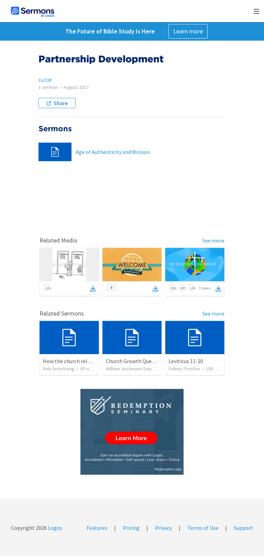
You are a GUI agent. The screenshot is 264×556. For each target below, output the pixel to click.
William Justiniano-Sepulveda (135, 368)
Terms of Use (202, 527)
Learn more (188, 31)
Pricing (131, 527)
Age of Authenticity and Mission (113, 151)
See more (213, 240)
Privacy (163, 527)
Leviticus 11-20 (185, 361)
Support (243, 527)
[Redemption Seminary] (132, 432)
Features (97, 527)
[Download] (93, 288)
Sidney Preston (184, 368)
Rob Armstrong (58, 368)
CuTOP (45, 80)
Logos (54, 527)
